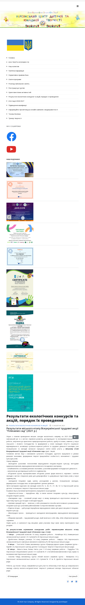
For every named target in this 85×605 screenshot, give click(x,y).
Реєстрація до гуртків (16, 88)
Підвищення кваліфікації (17, 105)
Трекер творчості (15, 118)
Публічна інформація (16, 71)
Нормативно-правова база (18, 75)
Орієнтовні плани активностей (19, 92)
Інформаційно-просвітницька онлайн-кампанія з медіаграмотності (33, 110)
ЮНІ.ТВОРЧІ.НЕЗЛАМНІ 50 (18, 62)
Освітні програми (14, 79)
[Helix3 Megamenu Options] (78, 6)
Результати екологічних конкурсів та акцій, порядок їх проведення (33, 97)
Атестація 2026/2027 (16, 101)
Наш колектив (13, 66)
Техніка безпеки (14, 114)
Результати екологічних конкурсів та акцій (28, 425)
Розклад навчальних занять (18, 84)
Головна (11, 58)
